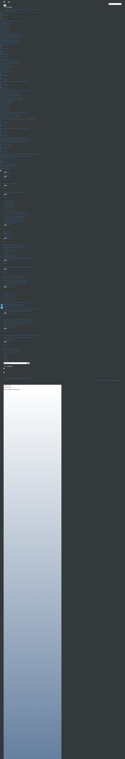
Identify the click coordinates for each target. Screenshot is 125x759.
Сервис (18, 9)
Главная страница (8, 378)
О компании (6, 9)
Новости (28, 9)
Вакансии (33, 9)
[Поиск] (28, 363)
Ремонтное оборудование (25, 378)
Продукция (12, 9)
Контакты (38, 9)
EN (5, 5)
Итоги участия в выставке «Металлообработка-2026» (108, 380)
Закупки (23, 9)
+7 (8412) (8, 7)
